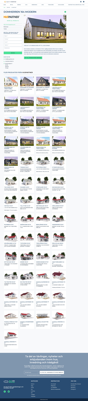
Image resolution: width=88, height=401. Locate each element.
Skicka (13, 52)
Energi (19, 4)
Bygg (11, 4)
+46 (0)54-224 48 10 (9, 61)
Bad (5, 4)
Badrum (32, 383)
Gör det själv (53, 383)
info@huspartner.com (9, 59)
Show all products (13, 20)
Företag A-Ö (73, 389)
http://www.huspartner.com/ (9, 24)
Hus (26, 4)
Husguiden (61, 4)
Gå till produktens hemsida (33, 57)
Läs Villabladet (54, 387)
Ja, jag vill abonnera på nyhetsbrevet (51, 372)
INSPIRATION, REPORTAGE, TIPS (76, 4)
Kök (43, 4)
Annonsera (73, 385)
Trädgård (51, 4)
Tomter (5, 28)
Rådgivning (53, 385)
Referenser (6, 26)
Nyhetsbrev (73, 387)
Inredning (34, 4)
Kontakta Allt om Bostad (76, 383)
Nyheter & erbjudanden (55, 389)
